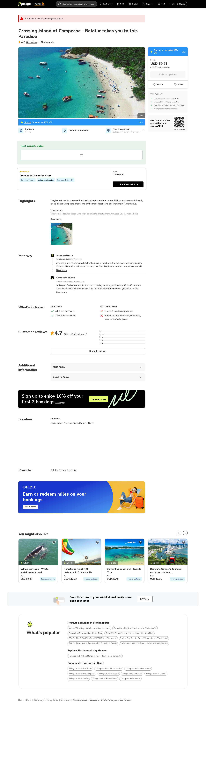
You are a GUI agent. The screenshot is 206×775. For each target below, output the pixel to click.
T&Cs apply (60, 403)
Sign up (182, 4)
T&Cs (141, 122)
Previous (16, 83)
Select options (168, 74)
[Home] (31, 4)
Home (21, 700)
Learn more (30, 506)
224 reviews (31, 42)
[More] (85, 334)
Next (146, 83)
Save (180, 84)
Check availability (128, 184)
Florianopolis (47, 42)
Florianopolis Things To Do (46, 700)
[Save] (54, 543)
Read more (56, 219)
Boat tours (65, 700)
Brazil (28, 700)
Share (160, 84)
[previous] (178, 533)
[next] (185, 533)
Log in (171, 4)
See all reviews (97, 351)
